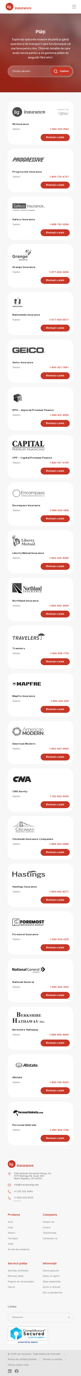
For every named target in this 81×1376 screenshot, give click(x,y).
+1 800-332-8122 (23, 1198)
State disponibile (52, 1281)
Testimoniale (49, 1233)
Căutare (64, 71)
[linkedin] (10, 1371)
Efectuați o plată (55, 137)
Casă (10, 1227)
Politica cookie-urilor (18, 1365)
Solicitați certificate (18, 1271)
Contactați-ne (50, 1238)
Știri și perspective (52, 1292)
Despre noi (48, 1222)
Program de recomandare (21, 1281)
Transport (13, 1238)
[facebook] (17, 1371)
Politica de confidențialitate (22, 1359)
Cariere (47, 1227)
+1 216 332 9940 (23, 1191)
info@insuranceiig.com (26, 1185)
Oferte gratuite (51, 1271)
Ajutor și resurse (51, 1287)
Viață (10, 1244)
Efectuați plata (16, 1276)
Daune (11, 1287)
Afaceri (11, 1233)
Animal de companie (18, 1249)
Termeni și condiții (52, 1359)
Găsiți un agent (51, 1276)
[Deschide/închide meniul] (74, 6)
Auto (10, 1222)
